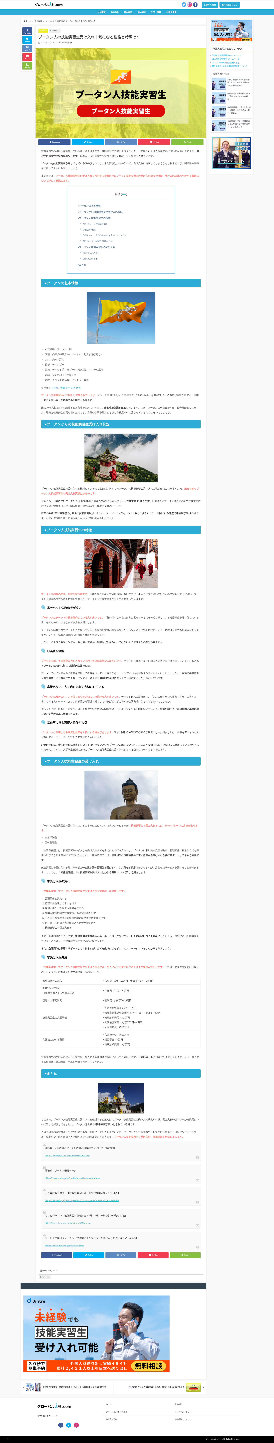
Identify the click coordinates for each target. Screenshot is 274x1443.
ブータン (56, 30)
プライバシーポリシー (184, 1412)
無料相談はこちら (230, 5)
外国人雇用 (171, 12)
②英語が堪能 (89, 230)
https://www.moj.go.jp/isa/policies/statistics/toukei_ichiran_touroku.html (82, 1200)
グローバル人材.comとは (116, 1412)
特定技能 (115, 12)
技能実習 (102, 12)
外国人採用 (156, 12)
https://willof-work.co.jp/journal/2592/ (64, 1245)
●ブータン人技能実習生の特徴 (93, 218)
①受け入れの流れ (91, 253)
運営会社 (178, 1404)
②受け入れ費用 (90, 259)
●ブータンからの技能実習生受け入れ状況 (100, 212)
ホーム (109, 1404)
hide (124, 194)
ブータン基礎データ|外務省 (66, 387)
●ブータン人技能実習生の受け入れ (96, 247)
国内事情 (128, 12)
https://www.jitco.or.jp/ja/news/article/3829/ (67, 1155)
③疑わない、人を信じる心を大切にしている (104, 235)
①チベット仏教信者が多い (95, 224)
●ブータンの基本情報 (89, 206)
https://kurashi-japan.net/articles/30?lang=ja (68, 1223)
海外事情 (142, 12)
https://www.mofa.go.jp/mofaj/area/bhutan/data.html (72, 1177)
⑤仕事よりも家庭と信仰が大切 (98, 241)
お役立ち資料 (210, 5)
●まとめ (81, 265)
